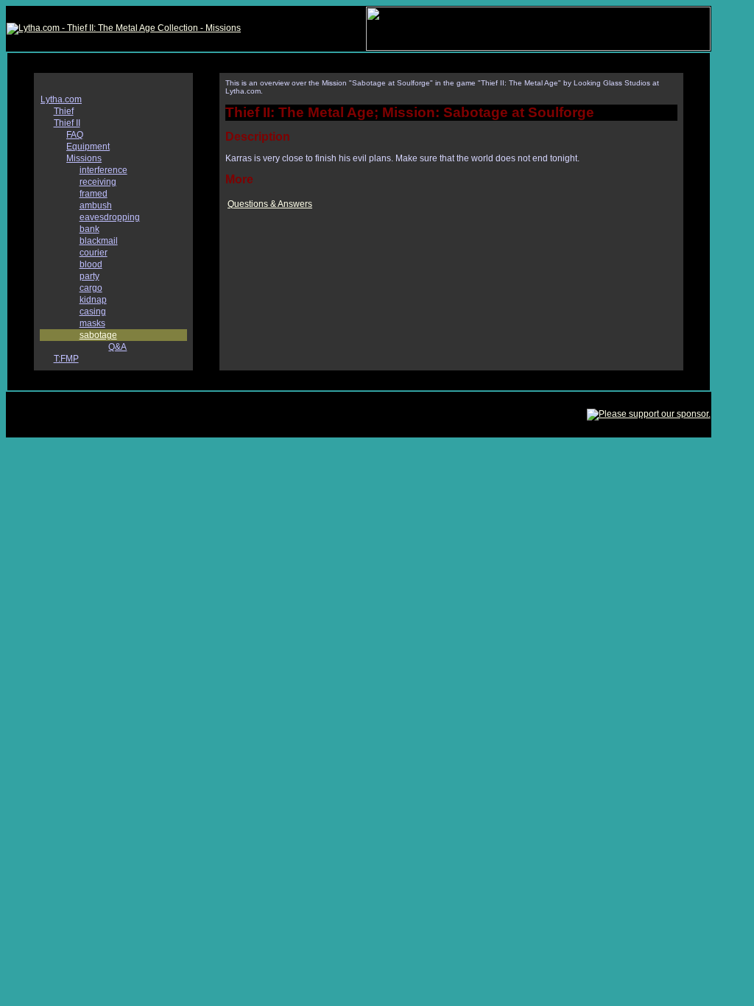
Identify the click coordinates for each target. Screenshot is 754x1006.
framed (94, 194)
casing (93, 311)
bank (89, 229)
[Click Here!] (538, 48)
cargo (91, 288)
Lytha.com (61, 99)
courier (94, 252)
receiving (98, 182)
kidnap (93, 300)
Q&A (117, 347)
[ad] (649, 414)
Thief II (67, 123)
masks (92, 323)
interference (103, 170)
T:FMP (66, 358)
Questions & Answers (270, 204)
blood (91, 264)
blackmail (99, 241)
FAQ (74, 135)
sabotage (98, 335)
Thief (64, 111)
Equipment (88, 146)
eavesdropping (110, 217)
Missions (84, 158)
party (89, 276)
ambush (96, 205)
